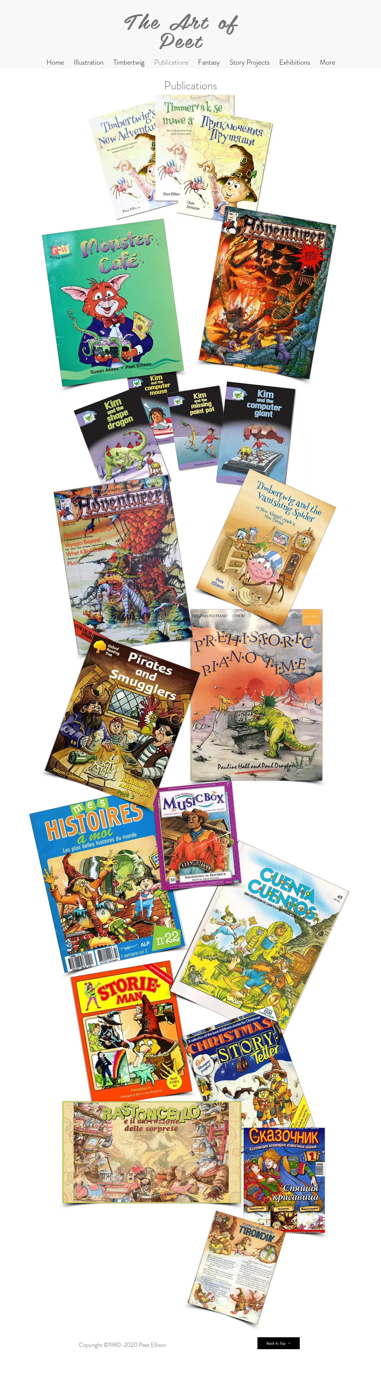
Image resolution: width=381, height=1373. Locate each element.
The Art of (181, 20)
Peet (181, 39)
